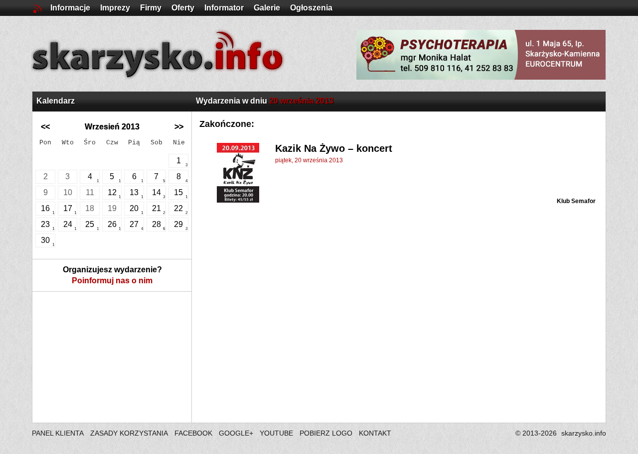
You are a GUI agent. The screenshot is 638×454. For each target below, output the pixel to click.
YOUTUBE (276, 433)
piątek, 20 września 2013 (309, 160)
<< (45, 126)
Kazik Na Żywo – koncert (333, 148)
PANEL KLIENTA (58, 433)
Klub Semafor (576, 201)
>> (178, 126)
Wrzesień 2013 (112, 126)
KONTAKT (375, 433)
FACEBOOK (193, 433)
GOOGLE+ (236, 433)
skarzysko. (583, 433)
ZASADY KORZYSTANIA (129, 433)
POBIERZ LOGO (326, 433)
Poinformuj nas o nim (112, 280)
